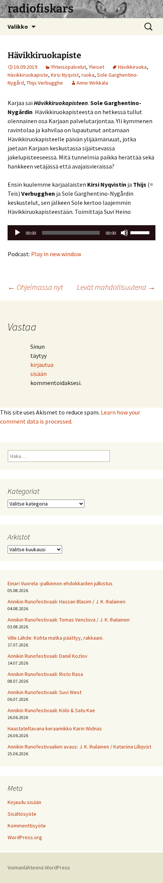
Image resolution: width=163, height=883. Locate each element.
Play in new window (56, 254)
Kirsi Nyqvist (65, 74)
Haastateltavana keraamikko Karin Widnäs (55, 728)
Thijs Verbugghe (45, 82)
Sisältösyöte (22, 813)
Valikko (18, 26)
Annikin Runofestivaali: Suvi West (45, 692)
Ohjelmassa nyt (35, 287)
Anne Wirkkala (92, 82)
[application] (81, 232)
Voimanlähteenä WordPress (39, 867)
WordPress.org (25, 837)
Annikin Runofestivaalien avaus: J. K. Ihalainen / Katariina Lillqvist (79, 746)
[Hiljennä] (124, 233)
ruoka (88, 74)
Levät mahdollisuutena (116, 287)
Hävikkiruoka (132, 66)
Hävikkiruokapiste (28, 74)
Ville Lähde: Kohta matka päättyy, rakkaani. (55, 637)
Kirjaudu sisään (24, 802)
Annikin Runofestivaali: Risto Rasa (45, 674)
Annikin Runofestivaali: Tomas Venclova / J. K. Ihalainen (69, 619)
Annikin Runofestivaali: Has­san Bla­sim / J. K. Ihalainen (66, 601)
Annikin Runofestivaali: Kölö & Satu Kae (51, 710)
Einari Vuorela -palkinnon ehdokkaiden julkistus (60, 583)
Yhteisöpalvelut (68, 66)
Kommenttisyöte (27, 825)
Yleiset (96, 66)
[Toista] (17, 233)
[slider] (141, 232)
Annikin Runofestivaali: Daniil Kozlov (48, 656)
